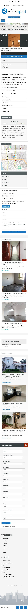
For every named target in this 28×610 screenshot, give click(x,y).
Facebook (6, 176)
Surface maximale (8, 516)
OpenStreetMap (19, 169)
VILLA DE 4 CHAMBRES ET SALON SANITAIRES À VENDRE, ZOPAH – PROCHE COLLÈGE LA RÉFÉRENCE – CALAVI (13, 376)
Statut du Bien (6, 467)
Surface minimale (8, 509)
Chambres (5, 491)
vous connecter (10, 344)
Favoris (7, 5)
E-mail (5, 185)
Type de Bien (6, 473)
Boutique (5, 540)
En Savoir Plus (6, 206)
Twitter (6, 179)
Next (26, 40)
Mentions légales (6, 569)
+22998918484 (10, 193)
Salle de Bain (6, 497)
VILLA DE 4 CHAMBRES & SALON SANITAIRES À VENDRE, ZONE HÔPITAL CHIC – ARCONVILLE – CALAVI (13, 432)
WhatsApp (6, 182)
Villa (4, 550)
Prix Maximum (6, 485)
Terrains (4, 552)
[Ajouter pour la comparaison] (1, 35)
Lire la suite (19, 379)
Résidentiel (5, 545)
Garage (4, 503)
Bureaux (5, 543)
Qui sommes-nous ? (7, 567)
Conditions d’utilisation (7, 574)
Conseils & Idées (6, 560)
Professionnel (5, 538)
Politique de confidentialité (8, 576)
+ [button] (3, 147)
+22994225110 (10, 196)
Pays (4, 449)
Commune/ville (6, 461)
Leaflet (14, 169)
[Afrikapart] (14, 11)
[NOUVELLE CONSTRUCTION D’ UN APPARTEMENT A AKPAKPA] (14, 156)
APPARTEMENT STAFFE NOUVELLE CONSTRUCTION (14, 293)
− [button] (3, 149)
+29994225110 (12, 198)
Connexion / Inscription (17, 5)
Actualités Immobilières (7, 562)
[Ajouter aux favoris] (3, 35)
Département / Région (8, 455)
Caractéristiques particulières (8, 526)
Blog (4, 565)
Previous (1, 40)
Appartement (6, 547)
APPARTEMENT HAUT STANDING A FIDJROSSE (13, 323)
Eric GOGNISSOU (5, 607)
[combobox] (14, 451)
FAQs (4, 572)
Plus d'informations (8, 268)
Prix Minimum (6, 479)
